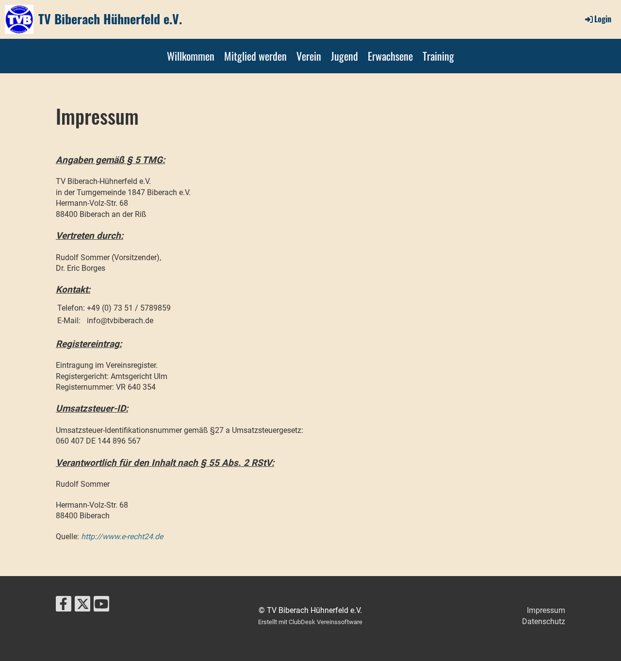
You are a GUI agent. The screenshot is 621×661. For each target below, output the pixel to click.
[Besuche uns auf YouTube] (101, 606)
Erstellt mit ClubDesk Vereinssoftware (310, 622)
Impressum (546, 610)
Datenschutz (543, 621)
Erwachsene (390, 56)
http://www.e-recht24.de (122, 536)
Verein (308, 56)
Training (438, 56)
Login (602, 19)
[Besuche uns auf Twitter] (82, 606)
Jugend (344, 56)
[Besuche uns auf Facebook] (63, 606)
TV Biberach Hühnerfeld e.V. (110, 19)
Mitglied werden (255, 56)
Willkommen (190, 56)
